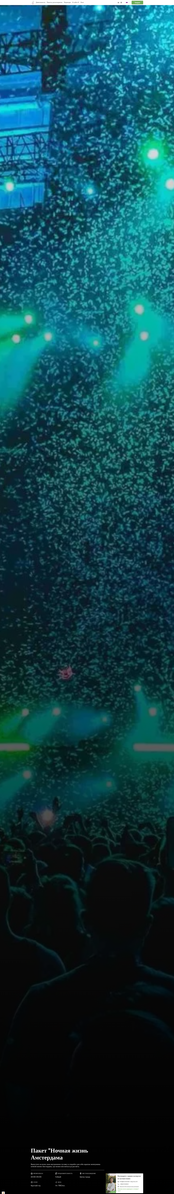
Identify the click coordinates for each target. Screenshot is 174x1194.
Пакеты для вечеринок (54, 2)
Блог (82, 2)
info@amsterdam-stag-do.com (129, 1181)
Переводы (67, 2)
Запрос (137, 2)
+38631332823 (124, 1184)
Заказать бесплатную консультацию (129, 1186)
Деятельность (40, 2)
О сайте (75, 2)
